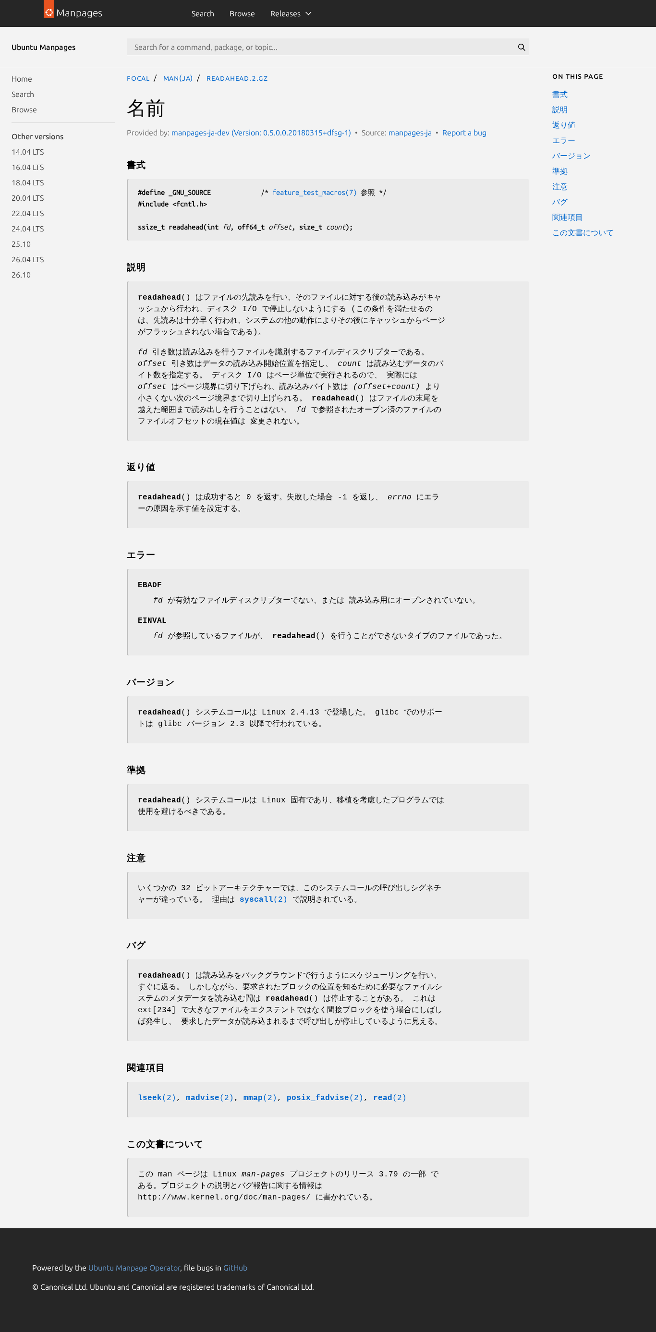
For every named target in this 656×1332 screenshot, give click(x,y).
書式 (560, 94)
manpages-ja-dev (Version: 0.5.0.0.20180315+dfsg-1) (261, 132)
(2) (264, 900)
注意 (560, 186)
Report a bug (464, 132)
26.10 (21, 274)
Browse (242, 13)
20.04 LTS (28, 198)
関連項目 (567, 217)
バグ (560, 201)
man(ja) (178, 77)
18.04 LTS (28, 182)
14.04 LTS (28, 151)
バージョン (571, 155)
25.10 (21, 244)
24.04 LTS (28, 228)
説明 (560, 109)
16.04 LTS (28, 167)
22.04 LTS (28, 213)
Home (22, 78)
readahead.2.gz (237, 77)
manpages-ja (410, 132)
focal (138, 77)
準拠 (560, 171)
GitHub (235, 1267)
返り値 (563, 125)
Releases (285, 13)
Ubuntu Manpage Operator (134, 1267)
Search (203, 13)
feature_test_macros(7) (314, 192)
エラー (563, 140)
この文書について (583, 232)
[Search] (521, 47)
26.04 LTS (28, 259)
